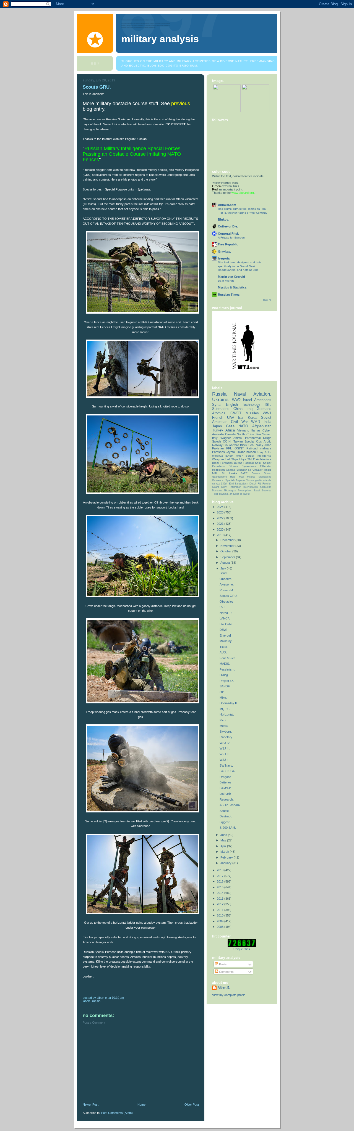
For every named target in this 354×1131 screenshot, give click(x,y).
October (226, 551)
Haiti (232, 476)
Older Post (191, 1104)
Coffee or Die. (228, 226)
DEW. (223, 629)
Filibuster (265, 466)
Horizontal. (227, 714)
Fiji (259, 483)
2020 (220, 529)
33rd (231, 483)
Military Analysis (160, 38)
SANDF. (225, 686)
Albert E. (224, 987)
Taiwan (238, 441)
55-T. (223, 607)
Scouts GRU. (229, 595)
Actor (268, 452)
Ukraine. (221, 399)
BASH (229, 455)
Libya (242, 459)
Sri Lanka (229, 473)
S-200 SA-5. (228, 827)
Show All (267, 300)
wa (218, 483)
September (228, 557)
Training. (224, 493)
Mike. (223, 697)
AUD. (223, 652)
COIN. (227, 441)
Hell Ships (231, 459)
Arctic (267, 441)
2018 (220, 870)
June (224, 834)
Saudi (257, 490)
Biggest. (225, 822)
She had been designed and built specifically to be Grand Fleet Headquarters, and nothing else (239, 266)
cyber (236, 493)
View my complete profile (228, 995)
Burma (238, 462)
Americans (262, 400)
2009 (220, 921)
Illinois (267, 469)
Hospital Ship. (252, 462)
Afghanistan (261, 426)
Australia (218, 434)
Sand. (223, 573)
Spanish (230, 480)
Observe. (226, 579)
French (217, 417)
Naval (240, 394)
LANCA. (225, 618)
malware (265, 448)
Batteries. (226, 782)
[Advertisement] (124, 1064)
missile (267, 480)
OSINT (239, 448)
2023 (220, 512)
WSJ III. (225, 748)
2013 (220, 898)
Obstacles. (227, 601)
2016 (220, 881)
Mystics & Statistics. (232, 287)
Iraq (249, 409)
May (223, 840)
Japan (217, 426)
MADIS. (225, 663)
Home (141, 1104)
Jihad (267, 445)
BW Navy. (226, 765)
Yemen (266, 434)
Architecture (263, 459)
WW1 (267, 413)
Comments (226, 971)
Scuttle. (225, 810)
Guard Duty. (219, 487)
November (227, 545)
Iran (241, 417)
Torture (250, 480)
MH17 (239, 455)
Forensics (226, 462)
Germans (264, 409)
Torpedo (240, 480)
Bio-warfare (231, 445)
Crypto (230, 452)
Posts (222, 964)
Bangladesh (241, 483)
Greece (256, 473)
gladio (258, 480)
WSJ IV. (225, 743)
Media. (224, 725)
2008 (220, 926)
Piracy (259, 445)
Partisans (218, 452)
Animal (237, 437)
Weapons (218, 459)
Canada (230, 434)
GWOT (235, 413)
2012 (220, 904)
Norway (217, 445)
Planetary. (226, 737)
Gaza (230, 426)
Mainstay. (226, 641)
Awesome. (227, 584)
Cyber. (266, 430)
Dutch (252, 483)
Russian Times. (229, 294)
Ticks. (224, 646)
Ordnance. (218, 480)
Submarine (220, 409)
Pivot (223, 720)
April (223, 846)
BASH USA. (227, 771)
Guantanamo (219, 476)
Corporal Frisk (228, 233)
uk (249, 493)
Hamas (256, 430)
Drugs (267, 437)
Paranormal (253, 437)
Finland (240, 452)
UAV (230, 417)
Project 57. (227, 680)
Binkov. (223, 219)
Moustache (265, 476)
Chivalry (257, 469)
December (227, 540)
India (267, 422)
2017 (220, 876)
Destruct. (226, 816)
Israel (247, 400)
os (241, 493)
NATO (243, 426)
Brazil (215, 462)
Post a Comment (94, 1022)
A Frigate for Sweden (231, 237)
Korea (252, 417)
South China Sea (249, 434)
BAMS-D (225, 788)
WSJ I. (224, 759)
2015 (220, 887)
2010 (220, 915)
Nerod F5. (226, 612)
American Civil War (230, 422)
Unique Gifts (241, 949)
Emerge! (225, 635)
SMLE (251, 459)
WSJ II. (224, 754)
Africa (230, 430)
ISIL (268, 404)
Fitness (233, 466)
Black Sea (247, 445)
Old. (222, 692)
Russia (96, 1001)
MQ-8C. (225, 709)
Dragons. (226, 776)
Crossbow (218, 466)
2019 (220, 535)
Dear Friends (226, 280)
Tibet (215, 493)
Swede (216, 441)
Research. (227, 799)
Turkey (217, 430)
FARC (244, 473)
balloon (251, 452)
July (223, 568)
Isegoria (224, 258)
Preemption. (245, 490)
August (225, 562)
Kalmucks (265, 487)
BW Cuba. (226, 624)
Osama (230, 469)
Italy (215, 437)
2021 (220, 523)
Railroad (251, 448)
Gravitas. (224, 251)
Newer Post (90, 1104)
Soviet (266, 417)
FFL (229, 448)
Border (250, 455)
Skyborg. (226, 731)
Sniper (267, 462)
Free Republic (228, 244)
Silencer (241, 469)
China (238, 409)
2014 (220, 892)
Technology (251, 404)
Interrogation (250, 487)
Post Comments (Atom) (117, 1112)
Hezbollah (218, 469)
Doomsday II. (229, 703)
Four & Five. (228, 658)
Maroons (217, 490)
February (227, 857)
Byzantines (249, 466)
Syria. (217, 404)
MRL (215, 473)
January (226, 863)
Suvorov (266, 490)
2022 (220, 518)
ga (249, 469)
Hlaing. (224, 675)
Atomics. (219, 413)
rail (245, 493)
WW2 (236, 400)
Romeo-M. (227, 590)
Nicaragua (230, 490)
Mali (241, 476)
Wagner (225, 437)
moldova (217, 455)
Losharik (225, 793)
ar (231, 493)
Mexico (251, 476)
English (232, 404)
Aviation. (262, 394)
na (213, 483)
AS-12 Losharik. (230, 805)
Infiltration (235, 487)
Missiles (252, 413)
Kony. (260, 452)
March (225, 851)
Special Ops (253, 441)
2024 (220, 506)
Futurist (266, 483)
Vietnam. (243, 430)
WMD (255, 422)
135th (224, 483)
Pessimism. (227, 669)
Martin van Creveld (231, 276)
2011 (220, 910)
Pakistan (218, 448)
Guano (267, 473)
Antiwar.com (227, 204)
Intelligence (264, 455)
